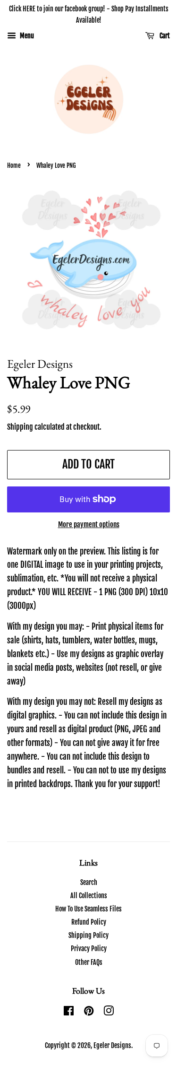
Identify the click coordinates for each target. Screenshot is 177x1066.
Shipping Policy (88, 935)
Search (88, 882)
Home (14, 165)
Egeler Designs (112, 1045)
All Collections (88, 895)
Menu (26, 36)
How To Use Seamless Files (88, 908)
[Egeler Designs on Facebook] (68, 1012)
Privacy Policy (89, 948)
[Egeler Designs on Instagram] (108, 1012)
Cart (164, 36)
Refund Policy (88, 922)
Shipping (20, 427)
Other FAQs (88, 962)
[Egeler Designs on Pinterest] (89, 1012)
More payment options (88, 524)
